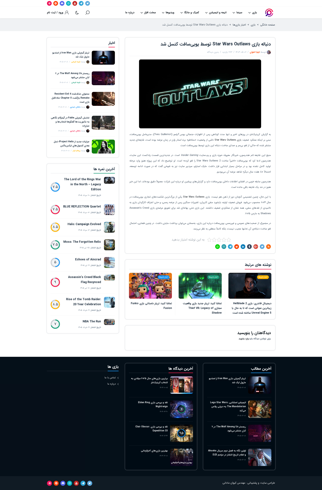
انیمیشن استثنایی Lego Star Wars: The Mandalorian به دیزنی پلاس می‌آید (228, 406)
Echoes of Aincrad (88, 259)
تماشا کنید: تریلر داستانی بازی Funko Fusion (151, 305)
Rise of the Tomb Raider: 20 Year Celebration (83, 302)
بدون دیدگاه (213, 52)
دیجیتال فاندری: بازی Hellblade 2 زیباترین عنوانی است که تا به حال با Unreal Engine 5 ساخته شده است (251, 308)
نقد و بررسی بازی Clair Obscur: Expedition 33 (151, 429)
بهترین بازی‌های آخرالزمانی (154, 451)
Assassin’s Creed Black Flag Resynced (84, 280)
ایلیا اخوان (255, 52)
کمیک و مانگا (191, 12)
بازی (254, 12)
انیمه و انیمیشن (217, 12)
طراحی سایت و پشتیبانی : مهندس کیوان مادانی (249, 483)
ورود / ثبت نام (55, 12)
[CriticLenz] (269, 12)
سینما (239, 12)
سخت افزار (150, 12)
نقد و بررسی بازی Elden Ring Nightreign (153, 404)
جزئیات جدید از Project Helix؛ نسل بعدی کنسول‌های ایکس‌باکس (71, 143)
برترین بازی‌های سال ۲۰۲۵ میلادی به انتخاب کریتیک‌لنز (149, 380)
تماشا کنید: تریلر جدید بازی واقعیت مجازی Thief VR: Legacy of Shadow (202, 308)
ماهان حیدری (75, 107)
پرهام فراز (76, 150)
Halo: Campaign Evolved (84, 224)
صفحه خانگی (267, 25)
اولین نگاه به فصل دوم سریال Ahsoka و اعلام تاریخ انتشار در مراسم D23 (227, 453)
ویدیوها (170, 12)
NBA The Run (92, 321)
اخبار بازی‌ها (239, 25)
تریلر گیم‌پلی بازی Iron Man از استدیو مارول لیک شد (70, 55)
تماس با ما (110, 378)
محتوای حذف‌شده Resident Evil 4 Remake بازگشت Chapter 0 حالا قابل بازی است (70, 98)
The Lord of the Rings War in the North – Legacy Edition (82, 184)
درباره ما (129, 12)
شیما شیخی (75, 61)
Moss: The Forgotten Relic (82, 242)
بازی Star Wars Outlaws (228, 140)
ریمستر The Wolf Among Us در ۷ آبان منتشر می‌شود (72, 75)
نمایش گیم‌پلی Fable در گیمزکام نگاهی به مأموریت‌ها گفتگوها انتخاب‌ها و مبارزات (70, 122)
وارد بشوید (244, 338)
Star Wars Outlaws (193, 197)
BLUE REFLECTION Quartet (82, 206)
